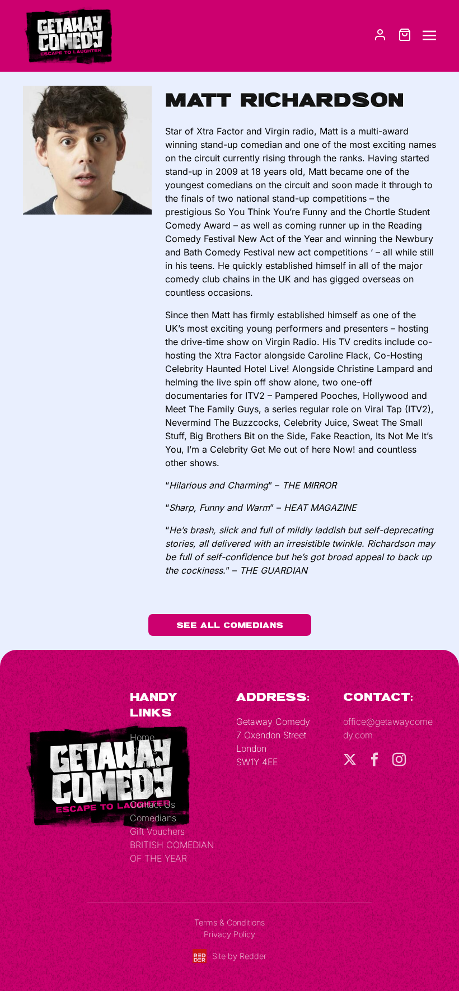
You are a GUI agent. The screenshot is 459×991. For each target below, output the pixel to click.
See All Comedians (229, 625)
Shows (143, 750)
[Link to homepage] (68, 34)
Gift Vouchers (157, 831)
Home (142, 737)
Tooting (145, 777)
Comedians (153, 817)
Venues (145, 764)
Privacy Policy (229, 934)
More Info (149, 791)
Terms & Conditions (229, 922)
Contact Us (152, 804)
